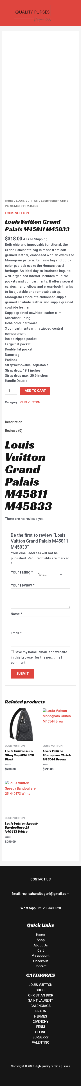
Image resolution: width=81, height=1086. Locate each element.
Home (9, 200)
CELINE (40, 1032)
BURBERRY (40, 1037)
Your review (22, 585)
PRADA (40, 1011)
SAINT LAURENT (40, 1000)
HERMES (40, 1016)
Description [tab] (13, 422)
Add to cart (35, 391)
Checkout (40, 961)
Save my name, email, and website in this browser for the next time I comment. (39, 657)
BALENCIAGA (41, 1006)
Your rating (22, 572)
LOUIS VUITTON (27, 200)
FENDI (40, 1027)
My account (41, 956)
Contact (40, 966)
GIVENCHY (40, 1022)
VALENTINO (40, 1042)
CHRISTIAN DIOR (40, 995)
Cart (40, 950)
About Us (41, 945)
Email (16, 633)
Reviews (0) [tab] (13, 431)
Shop (41, 940)
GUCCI (40, 990)
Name (16, 614)
